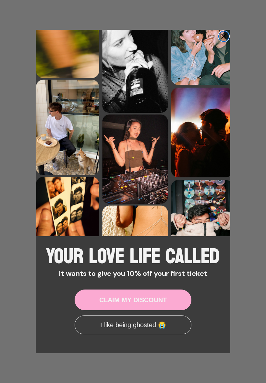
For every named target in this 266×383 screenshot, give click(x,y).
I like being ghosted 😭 (133, 324)
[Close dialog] (224, 36)
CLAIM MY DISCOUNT (133, 299)
